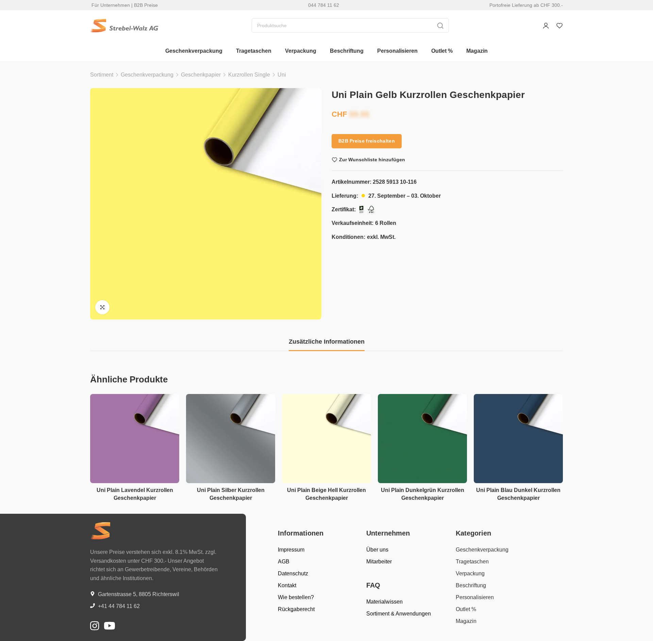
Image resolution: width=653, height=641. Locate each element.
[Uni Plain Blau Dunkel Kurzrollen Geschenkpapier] (518, 438)
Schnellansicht (167, 422)
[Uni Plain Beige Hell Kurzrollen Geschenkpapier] (326, 438)
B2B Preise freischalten (366, 141)
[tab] (326, 342)
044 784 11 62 (323, 5)
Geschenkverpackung (147, 75)
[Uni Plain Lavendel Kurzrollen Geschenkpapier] (134, 438)
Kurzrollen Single (249, 75)
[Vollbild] (102, 307)
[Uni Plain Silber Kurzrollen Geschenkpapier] (230, 438)
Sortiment (101, 75)
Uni (282, 75)
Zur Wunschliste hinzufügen (372, 159)
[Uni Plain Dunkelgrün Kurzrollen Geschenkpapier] (422, 438)
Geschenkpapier (201, 75)
